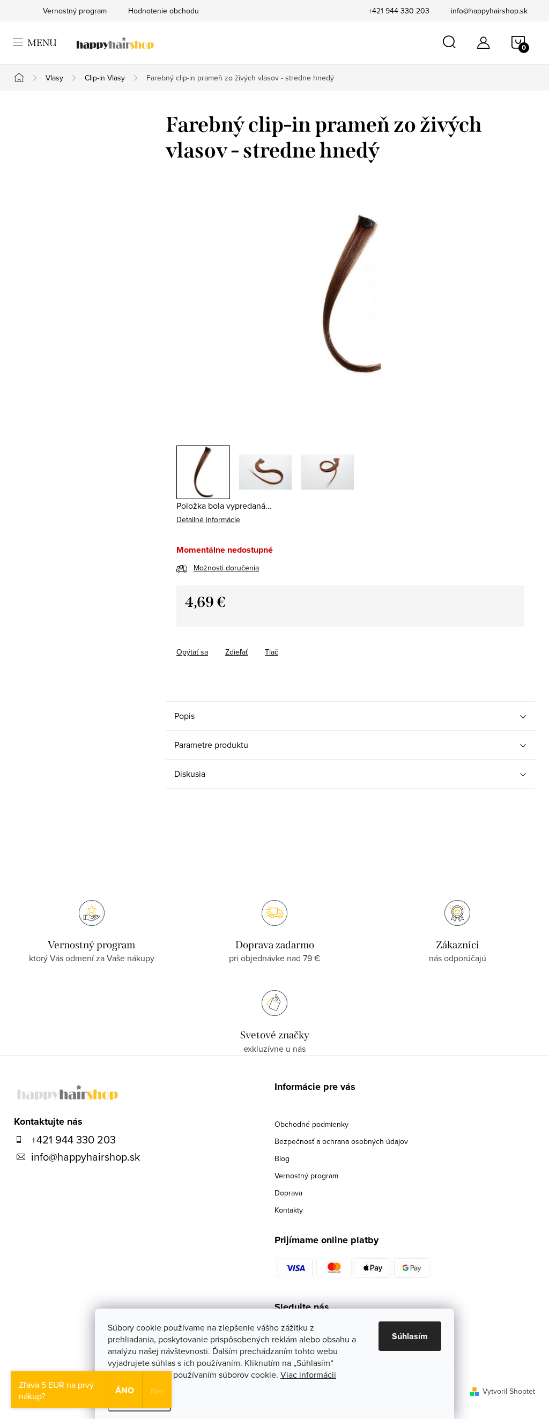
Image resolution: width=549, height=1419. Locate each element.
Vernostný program (306, 1175)
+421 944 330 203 (398, 10)
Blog (282, 1158)
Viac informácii (308, 1374)
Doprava (288, 1192)
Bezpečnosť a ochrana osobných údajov (341, 1141)
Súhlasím (410, 1336)
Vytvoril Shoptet (509, 1391)
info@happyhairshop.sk (489, 10)
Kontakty (288, 1210)
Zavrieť (251, 642)
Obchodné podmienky (311, 1124)
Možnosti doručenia (226, 567)
